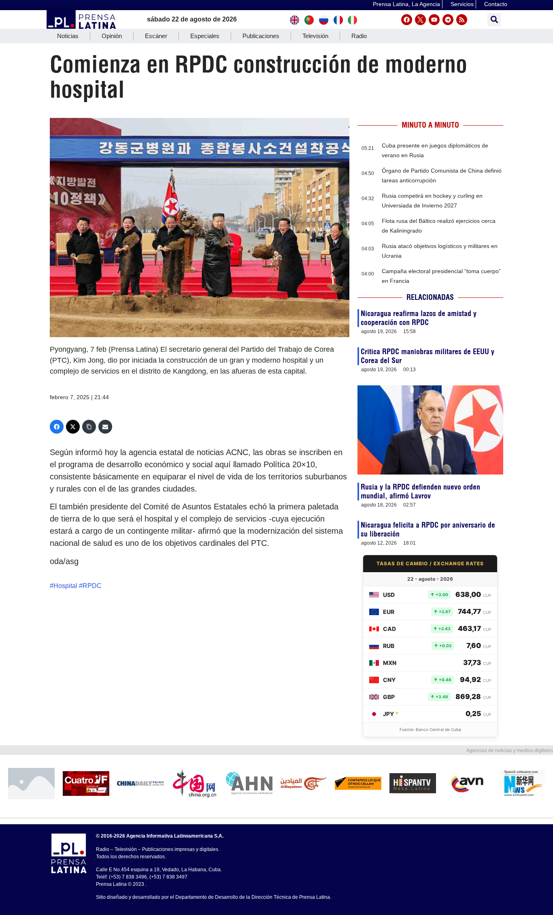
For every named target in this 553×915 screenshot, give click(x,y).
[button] (494, 19)
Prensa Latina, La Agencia (406, 4)
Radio (359, 35)
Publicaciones (260, 35)
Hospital (65, 585)
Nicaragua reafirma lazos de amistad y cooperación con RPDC (418, 318)
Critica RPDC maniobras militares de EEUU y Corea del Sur (427, 356)
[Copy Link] (89, 427)
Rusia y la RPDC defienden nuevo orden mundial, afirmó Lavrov (420, 491)
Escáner (156, 35)
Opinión (112, 35)
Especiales (204, 35)
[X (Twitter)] (73, 427)
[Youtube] (434, 19)
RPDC (92, 585)
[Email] (105, 427)
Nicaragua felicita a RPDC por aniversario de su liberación (428, 529)
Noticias (68, 35)
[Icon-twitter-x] (420, 19)
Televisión (315, 35)
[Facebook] (406, 19)
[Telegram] (447, 19)
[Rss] (461, 19)
